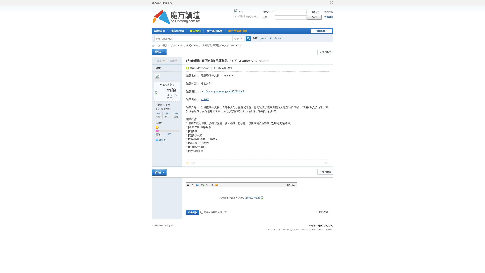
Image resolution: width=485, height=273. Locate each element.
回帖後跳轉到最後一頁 (215, 212)
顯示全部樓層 (225, 68)
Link (202, 185)
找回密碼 (328, 12)
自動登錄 (315, 12)
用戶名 (266, 12)
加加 (270, 38)
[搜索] (247, 38)
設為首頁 (156, 2)
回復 (193, 163)
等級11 (159, 123)
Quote (207, 185)
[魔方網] (176, 25)
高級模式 (290, 185)
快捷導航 (320, 31)
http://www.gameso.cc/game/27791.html (222, 91)
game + (263, 38)
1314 (158, 113)
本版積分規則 (322, 211)
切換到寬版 (331, 2)
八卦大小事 (177, 45)
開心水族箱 (177, 31)
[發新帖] (159, 52)
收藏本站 (167, 2)
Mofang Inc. (169, 225)
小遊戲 (158, 68)
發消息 (162, 140)
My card (277, 38)
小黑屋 (312, 225)
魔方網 (153, 45)
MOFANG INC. (325, 225)
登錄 (247, 197)
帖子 (236, 38)
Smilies (216, 185)
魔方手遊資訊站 (237, 31)
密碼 (265, 17)
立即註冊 (328, 17)
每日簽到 (195, 31)
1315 (167, 113)
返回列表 (326, 52)
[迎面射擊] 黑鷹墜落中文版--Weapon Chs (222, 45)
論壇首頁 (159, 31)
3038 (176, 113)
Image (197, 185)
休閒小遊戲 (192, 45)
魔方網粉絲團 (214, 31)
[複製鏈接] (263, 61)
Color (193, 185)
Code (212, 185)
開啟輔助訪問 (328, 2)
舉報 (326, 163)
